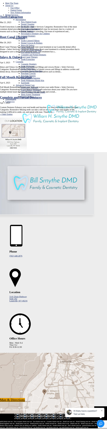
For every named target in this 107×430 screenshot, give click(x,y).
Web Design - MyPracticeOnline (31, 416)
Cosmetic (19, 62)
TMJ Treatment (27, 97)
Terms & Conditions (19, 409)
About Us (9, 5)
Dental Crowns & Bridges (31, 43)
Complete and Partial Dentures (33, 55)
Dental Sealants (27, 31)
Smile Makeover (27, 66)
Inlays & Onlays (27, 45)
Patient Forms (16, 10)
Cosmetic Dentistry (29, 64)
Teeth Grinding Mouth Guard (33, 92)
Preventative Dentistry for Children (35, 34)
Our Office (14, 8)
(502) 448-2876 (15, 256)
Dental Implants (27, 48)
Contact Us (9, 101)
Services (13, 17)
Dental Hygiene (27, 27)
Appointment (10, 99)
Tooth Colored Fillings (30, 41)
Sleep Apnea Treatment (30, 94)
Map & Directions (12, 400)
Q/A (45, 416)
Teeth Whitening (28, 69)
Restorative (20, 38)
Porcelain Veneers (28, 76)
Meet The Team (11, 3)
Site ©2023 (51, 416)
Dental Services (11, 15)
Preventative (21, 19)
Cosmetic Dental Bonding (31, 71)
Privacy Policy (5, 409)
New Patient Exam (28, 22)
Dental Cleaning (27, 24)
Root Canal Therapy (29, 57)
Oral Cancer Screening (30, 29)
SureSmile (25, 83)
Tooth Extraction (28, 59)
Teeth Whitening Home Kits (32, 80)
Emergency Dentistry (29, 87)
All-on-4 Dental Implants (31, 50)
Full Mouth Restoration (30, 52)
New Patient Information (20, 12)
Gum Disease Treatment (31, 90)
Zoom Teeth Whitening (30, 78)
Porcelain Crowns (28, 73)
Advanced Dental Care (25, 85)
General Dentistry (28, 36)
